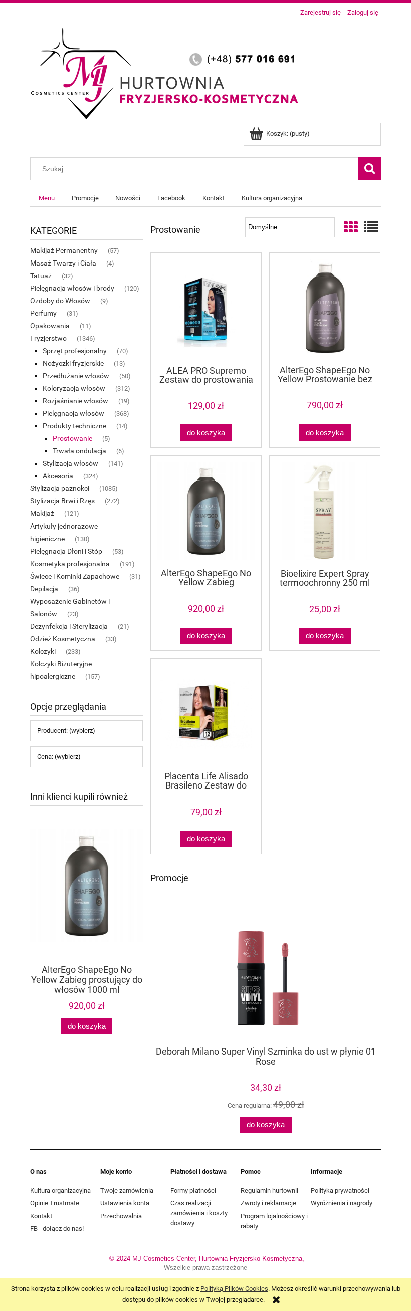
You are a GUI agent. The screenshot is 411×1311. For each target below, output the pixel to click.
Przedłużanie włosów (76, 376)
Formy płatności (193, 1190)
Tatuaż (41, 276)
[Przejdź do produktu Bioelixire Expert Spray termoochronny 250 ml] (324, 511)
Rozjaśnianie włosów (75, 401)
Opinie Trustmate (54, 1203)
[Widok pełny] (371, 227)
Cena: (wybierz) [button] (59, 756)
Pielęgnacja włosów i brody (72, 288)
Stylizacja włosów (70, 463)
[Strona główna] (168, 71)
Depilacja (44, 589)
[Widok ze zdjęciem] (351, 227)
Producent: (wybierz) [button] (66, 730)
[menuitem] (46, 198)
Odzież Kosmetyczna (62, 639)
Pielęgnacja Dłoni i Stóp (66, 551)
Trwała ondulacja (79, 451)
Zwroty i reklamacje (268, 1203)
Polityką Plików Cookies (234, 1288)
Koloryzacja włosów (74, 388)
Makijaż (42, 513)
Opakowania (50, 326)
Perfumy (43, 313)
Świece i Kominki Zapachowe (74, 576)
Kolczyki (43, 651)
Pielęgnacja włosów (73, 413)
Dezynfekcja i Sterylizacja (69, 626)
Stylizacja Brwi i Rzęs (62, 501)
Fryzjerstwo (48, 338)
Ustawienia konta (124, 1203)
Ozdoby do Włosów (60, 301)
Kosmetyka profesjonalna (70, 564)
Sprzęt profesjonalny (75, 351)
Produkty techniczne (74, 426)
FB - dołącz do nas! (57, 1228)
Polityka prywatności (340, 1190)
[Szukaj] (369, 168)
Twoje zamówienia (126, 1190)
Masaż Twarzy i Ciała (63, 263)
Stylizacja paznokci (59, 488)
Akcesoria (58, 476)
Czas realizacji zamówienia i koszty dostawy (199, 1213)
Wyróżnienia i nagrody (341, 1203)
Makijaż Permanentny (64, 250)
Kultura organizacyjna (60, 1190)
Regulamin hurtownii (269, 1190)
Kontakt (41, 1216)
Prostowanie (72, 438)
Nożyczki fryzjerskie (73, 363)
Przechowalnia (121, 1216)
